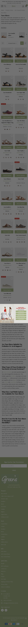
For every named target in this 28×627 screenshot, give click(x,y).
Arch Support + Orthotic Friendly (21, 317)
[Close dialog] (27, 304)
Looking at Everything (21, 319)
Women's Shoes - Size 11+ (21, 315)
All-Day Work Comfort (21, 313)
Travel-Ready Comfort (21, 311)
